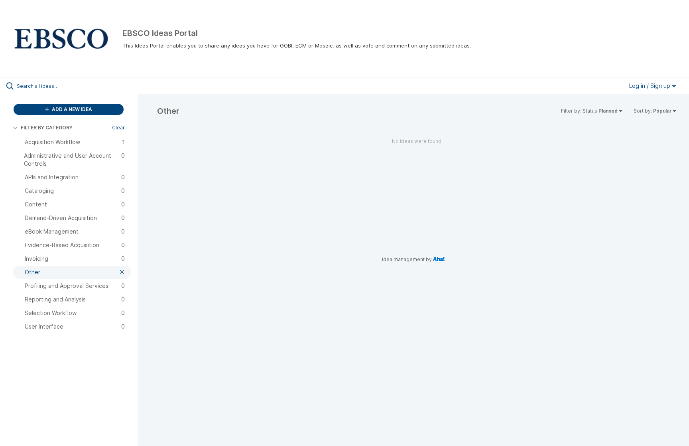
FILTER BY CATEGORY (47, 128)
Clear (118, 128)
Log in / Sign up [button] (650, 85)
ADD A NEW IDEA (71, 109)
